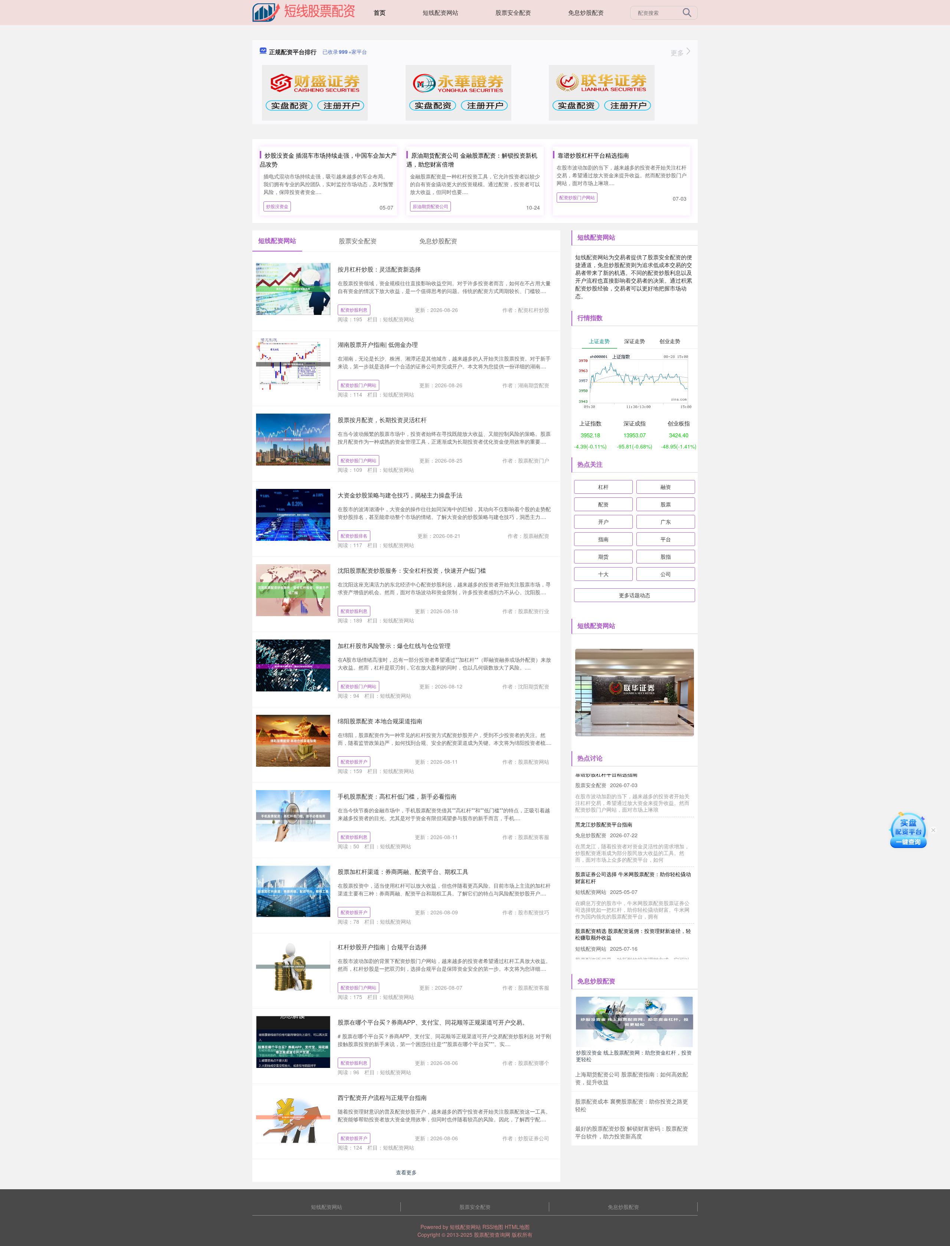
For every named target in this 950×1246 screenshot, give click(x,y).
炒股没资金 (277, 206)
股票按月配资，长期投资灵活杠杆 (382, 419)
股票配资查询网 (492, 1234)
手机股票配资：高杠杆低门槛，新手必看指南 (397, 796)
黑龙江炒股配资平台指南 (603, 808)
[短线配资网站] (303, 12)
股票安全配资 (513, 12)
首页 (380, 12)
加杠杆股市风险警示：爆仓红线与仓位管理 (394, 645)
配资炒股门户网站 (577, 197)
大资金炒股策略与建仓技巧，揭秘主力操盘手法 (400, 495)
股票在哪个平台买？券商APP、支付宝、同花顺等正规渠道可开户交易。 (433, 1022)
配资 (603, 504)
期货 (603, 556)
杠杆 (603, 486)
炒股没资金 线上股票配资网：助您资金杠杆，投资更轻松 (634, 1056)
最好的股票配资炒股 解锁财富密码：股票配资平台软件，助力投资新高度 (631, 1132)
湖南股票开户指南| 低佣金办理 (378, 344)
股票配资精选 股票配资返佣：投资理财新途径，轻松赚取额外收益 (633, 918)
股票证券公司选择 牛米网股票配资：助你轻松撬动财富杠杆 (633, 861)
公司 (666, 574)
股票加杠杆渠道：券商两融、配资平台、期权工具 (403, 871)
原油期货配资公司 (430, 206)
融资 (666, 486)
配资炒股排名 (354, 535)
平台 (666, 539)
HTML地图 (517, 1226)
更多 (678, 52)
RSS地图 (492, 1226)
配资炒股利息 (354, 309)
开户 (603, 521)
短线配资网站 (440, 12)
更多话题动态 (634, 595)
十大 (603, 574)
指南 (603, 539)
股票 (666, 504)
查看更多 (406, 1172)
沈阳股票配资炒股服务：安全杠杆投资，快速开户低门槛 (412, 570)
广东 (666, 521)
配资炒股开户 (354, 761)
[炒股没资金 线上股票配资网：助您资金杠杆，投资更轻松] (634, 1021)
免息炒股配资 (586, 12)
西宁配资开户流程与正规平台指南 (382, 1097)
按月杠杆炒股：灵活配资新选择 (379, 269)
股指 (666, 556)
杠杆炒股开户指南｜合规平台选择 (382, 947)
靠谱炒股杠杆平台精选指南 (593, 155)
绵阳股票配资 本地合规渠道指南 (380, 721)
